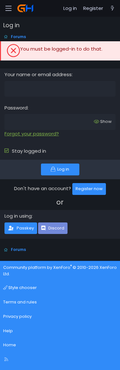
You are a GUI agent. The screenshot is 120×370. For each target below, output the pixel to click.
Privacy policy (17, 316)
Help (8, 331)
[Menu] (8, 8)
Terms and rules (20, 302)
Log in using (18, 216)
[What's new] (112, 8)
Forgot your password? (31, 133)
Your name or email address (38, 74)
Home (9, 345)
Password (16, 107)
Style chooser (22, 288)
